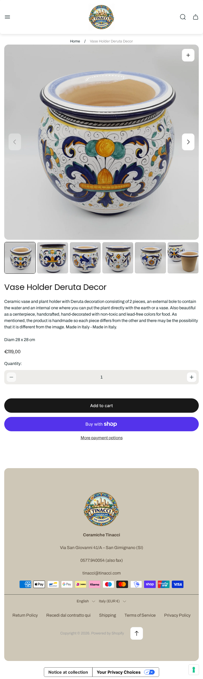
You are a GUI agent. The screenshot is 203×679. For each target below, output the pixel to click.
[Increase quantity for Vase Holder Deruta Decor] (192, 377)
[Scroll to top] (136, 633)
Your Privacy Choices (119, 672)
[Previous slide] (14, 141)
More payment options (102, 438)
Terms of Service (140, 615)
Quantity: (13, 363)
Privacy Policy (177, 615)
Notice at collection (68, 672)
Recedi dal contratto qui (68, 615)
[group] (20, 257)
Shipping (107, 615)
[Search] (183, 17)
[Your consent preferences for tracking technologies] (194, 670)
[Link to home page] (101, 509)
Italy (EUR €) (109, 601)
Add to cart (101, 405)
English (83, 601)
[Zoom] (188, 55)
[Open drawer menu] (7, 17)
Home (75, 41)
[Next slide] (188, 141)
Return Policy (25, 615)
